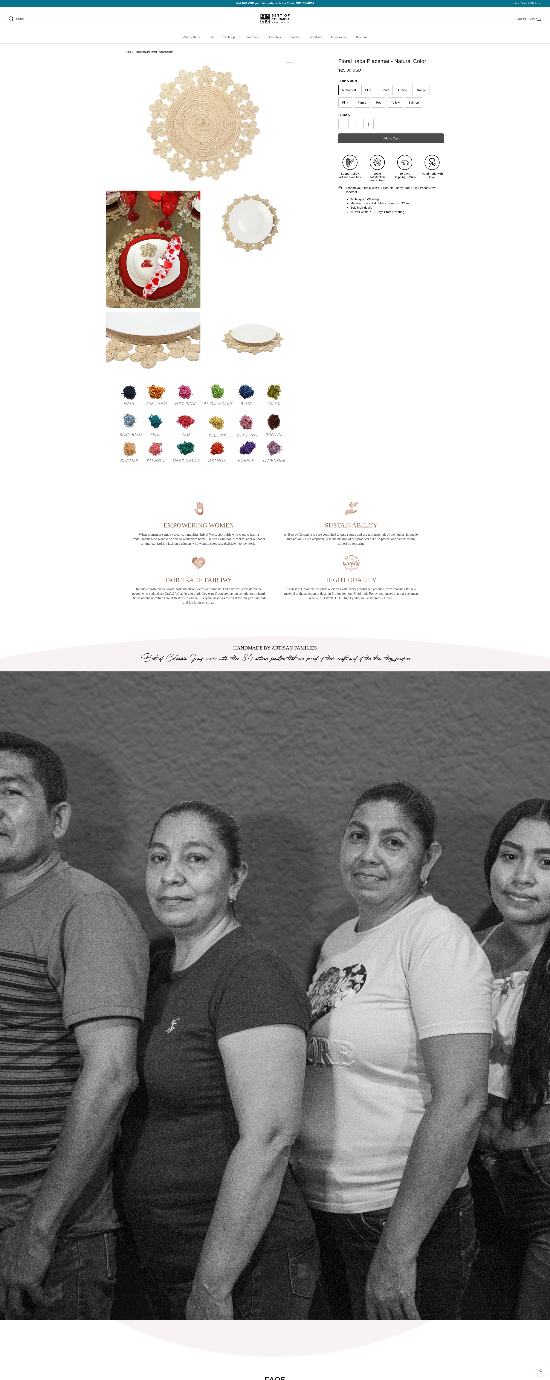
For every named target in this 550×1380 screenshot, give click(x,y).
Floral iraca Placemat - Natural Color (154, 51)
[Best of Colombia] (275, 19)
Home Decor (252, 37)
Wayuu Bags (191, 37)
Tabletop (229, 37)
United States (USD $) (525, 3)
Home (128, 51)
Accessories (338, 37)
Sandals (295, 37)
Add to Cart (391, 138)
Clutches (275, 37)
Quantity (344, 115)
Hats (211, 37)
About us (361, 37)
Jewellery (315, 37)
